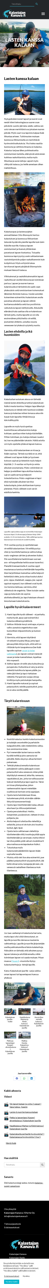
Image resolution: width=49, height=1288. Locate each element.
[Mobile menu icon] (43, 13)
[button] (10, 1016)
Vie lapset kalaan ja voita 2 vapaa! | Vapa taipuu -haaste (25, 1105)
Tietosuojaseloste (12, 1223)
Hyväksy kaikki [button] (12, 1282)
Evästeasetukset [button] (11, 1276)
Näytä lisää (11, 1143)
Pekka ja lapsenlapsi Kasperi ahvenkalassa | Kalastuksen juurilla (25, 1119)
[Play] (24, 993)
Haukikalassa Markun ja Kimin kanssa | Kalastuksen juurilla (27, 1127)
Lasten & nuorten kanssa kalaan (24, 1112)
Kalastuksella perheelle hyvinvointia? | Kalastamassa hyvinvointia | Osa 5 (27, 1135)
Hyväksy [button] (26, 1276)
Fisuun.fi (15, 961)
